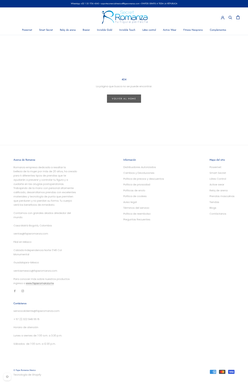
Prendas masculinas (222, 196)
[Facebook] (14, 291)
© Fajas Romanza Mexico (24, 370)
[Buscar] (230, 17)
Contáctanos (218, 213)
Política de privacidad (136, 184)
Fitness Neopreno (193, 30)
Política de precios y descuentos (143, 179)
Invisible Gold (104, 30)
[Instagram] (22, 291)
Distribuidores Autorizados (139, 167)
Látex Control (218, 179)
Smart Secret (46, 30)
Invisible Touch (127, 30)
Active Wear (169, 30)
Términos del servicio (136, 208)
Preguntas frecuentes (136, 219)
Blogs (213, 208)
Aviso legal (130, 202)
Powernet (27, 30)
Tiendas (214, 202)
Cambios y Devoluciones (138, 173)
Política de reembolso (137, 213)
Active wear (217, 184)
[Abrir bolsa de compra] (238, 17)
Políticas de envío (134, 190)
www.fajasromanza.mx (40, 283)
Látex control (149, 30)
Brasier (86, 30)
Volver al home (124, 98)
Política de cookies (135, 196)
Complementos (218, 30)
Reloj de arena (68, 30)
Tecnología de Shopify (27, 374)
